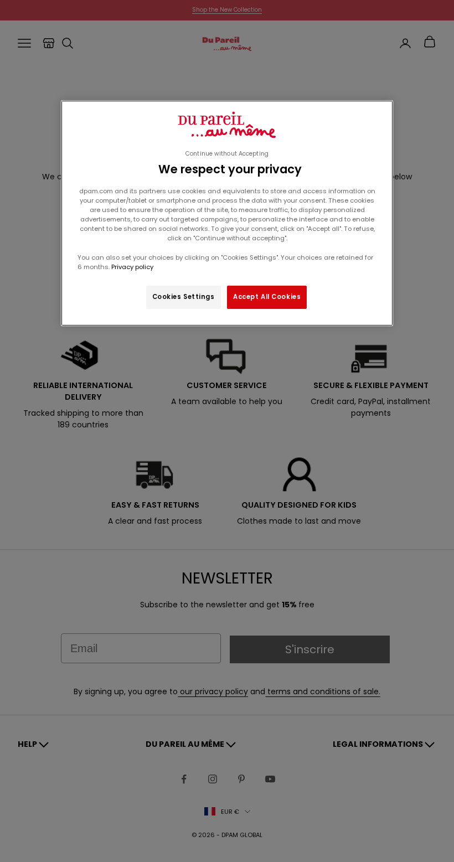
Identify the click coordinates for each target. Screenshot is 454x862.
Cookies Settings (183, 296)
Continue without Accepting (227, 153)
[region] (227, 213)
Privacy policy (131, 266)
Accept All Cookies (267, 296)
